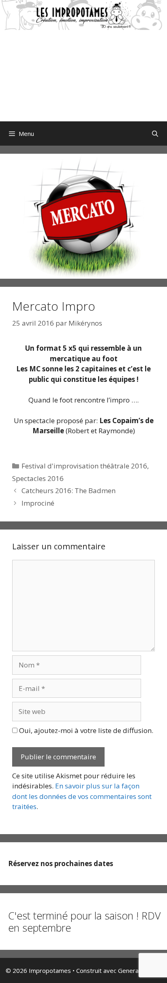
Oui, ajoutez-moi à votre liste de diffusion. (85, 730)
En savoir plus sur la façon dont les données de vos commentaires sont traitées (82, 796)
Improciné (37, 503)
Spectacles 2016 (38, 478)
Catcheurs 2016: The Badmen (68, 490)
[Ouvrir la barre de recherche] (155, 133)
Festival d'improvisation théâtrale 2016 (84, 465)
